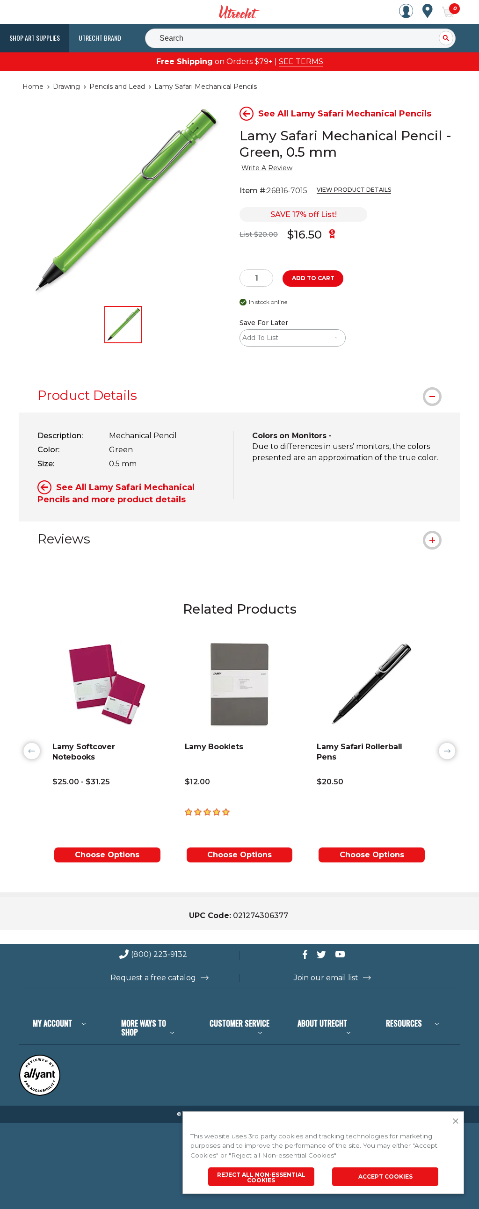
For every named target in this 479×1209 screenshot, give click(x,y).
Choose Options (107, 854)
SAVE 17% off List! (303, 214)
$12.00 (197, 781)
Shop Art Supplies (34, 38)
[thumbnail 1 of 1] (123, 324)
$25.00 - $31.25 (81, 781)
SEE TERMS (301, 61)
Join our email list (326, 978)
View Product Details (354, 189)
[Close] (455, 1121)
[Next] (447, 751)
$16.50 (304, 234)
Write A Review (266, 168)
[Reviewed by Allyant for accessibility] (40, 1093)
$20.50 (330, 781)
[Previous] (31, 751)
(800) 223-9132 (159, 955)
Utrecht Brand (100, 38)
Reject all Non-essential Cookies (261, 1177)
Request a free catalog (153, 978)
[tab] (239, 395)
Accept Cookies (385, 1176)
